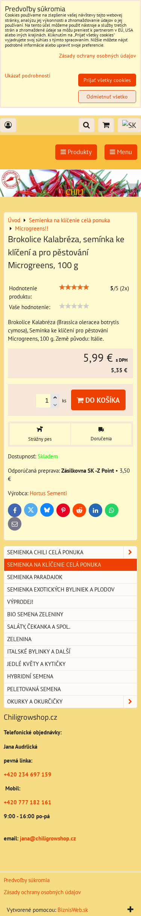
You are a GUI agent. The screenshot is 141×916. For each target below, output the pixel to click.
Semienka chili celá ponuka (45, 552)
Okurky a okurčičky (34, 701)
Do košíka (101, 400)
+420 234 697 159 (28, 774)
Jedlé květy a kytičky (36, 663)
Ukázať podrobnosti (27, 76)
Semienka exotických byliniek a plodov (61, 589)
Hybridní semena (30, 676)
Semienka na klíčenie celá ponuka (54, 564)
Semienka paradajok (34, 577)
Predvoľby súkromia (27, 880)
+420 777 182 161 (28, 802)
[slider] (74, 287)
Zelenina (19, 639)
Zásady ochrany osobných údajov (42, 892)
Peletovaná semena (34, 689)
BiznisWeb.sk (73, 909)
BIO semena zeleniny (35, 614)
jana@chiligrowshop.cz (47, 838)
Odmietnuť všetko (107, 96)
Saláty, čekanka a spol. (38, 626)
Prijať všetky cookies (107, 80)
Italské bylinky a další (38, 651)
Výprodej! (20, 601)
